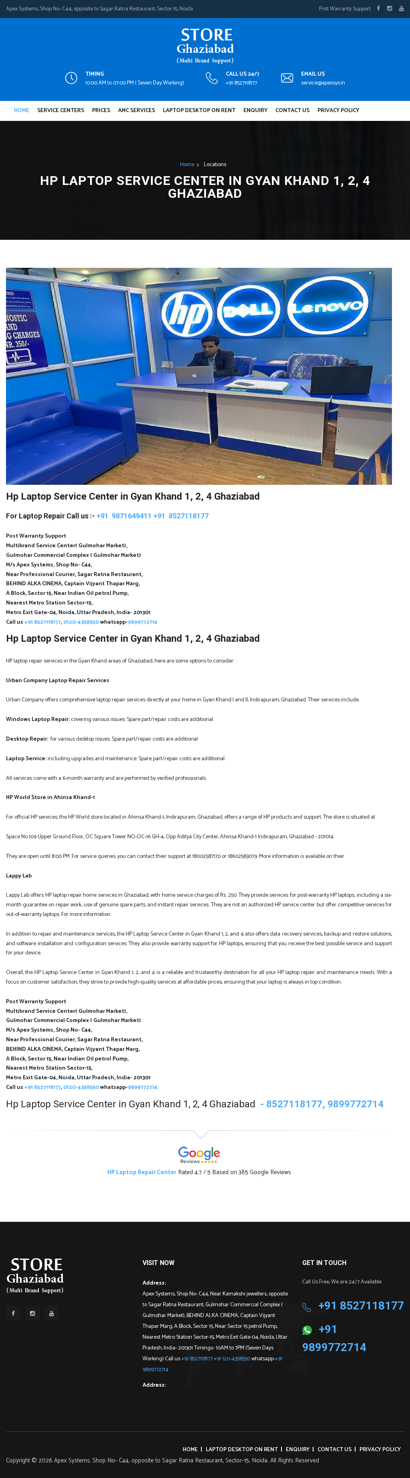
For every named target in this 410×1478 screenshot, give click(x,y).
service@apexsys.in (323, 83)
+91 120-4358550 (232, 1359)
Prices (101, 110)
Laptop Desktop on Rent (199, 110)
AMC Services (136, 110)
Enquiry (255, 110)
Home (21, 110)
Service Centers (60, 110)
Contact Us (292, 110)
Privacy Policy (338, 110)
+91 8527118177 (241, 83)
